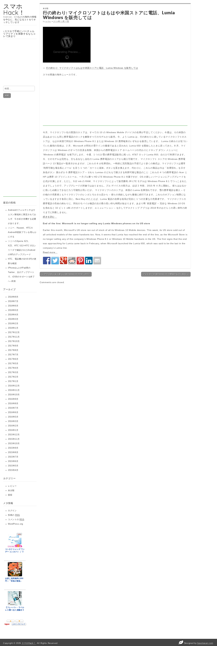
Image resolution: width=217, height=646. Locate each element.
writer (48, 21)
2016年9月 (13, 399)
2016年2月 (13, 426)
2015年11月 (14, 439)
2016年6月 (13, 412)
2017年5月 (13, 363)
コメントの (16, 519)
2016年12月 (14, 386)
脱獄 (10, 495)
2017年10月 (14, 341)
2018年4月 (13, 315)
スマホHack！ (14, 9)
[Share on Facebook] (47, 260)
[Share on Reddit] (72, 260)
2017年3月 (13, 372)
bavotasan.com (205, 643)
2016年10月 (14, 395)
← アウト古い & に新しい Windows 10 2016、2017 (66, 274)
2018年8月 (13, 297)
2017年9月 (13, 346)
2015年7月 (13, 457)
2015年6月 (13, 461)
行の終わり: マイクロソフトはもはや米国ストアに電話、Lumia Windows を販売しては (92, 68)
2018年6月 (13, 306)
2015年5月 (13, 466)
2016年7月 (13, 408)
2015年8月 (13, 452)
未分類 (11, 490)
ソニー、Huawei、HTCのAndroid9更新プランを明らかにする (22, 232)
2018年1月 (13, 328)
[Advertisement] (20, 149)
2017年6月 (13, 359)
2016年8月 (13, 403)
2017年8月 (13, 350)
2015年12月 (14, 435)
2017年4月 (13, 368)
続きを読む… (50, 216)
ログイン (12, 511)
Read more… (50, 252)
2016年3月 (13, 421)
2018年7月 (13, 301)
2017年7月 (13, 355)
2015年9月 (13, 448)
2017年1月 (13, 381)
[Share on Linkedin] (89, 260)
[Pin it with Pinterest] (80, 260)
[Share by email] (97, 260)
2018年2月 (13, 323)
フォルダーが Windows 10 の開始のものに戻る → (166, 274)
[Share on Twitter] (55, 260)
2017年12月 (14, 332)
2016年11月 (14, 390)
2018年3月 (13, 319)
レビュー (12, 486)
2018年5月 (13, 310)
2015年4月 (13, 470)
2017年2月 (13, 377)
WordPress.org (15, 524)
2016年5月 (13, 417)
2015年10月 (14, 443)
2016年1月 (13, 430)
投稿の (14, 515)
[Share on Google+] (63, 260)
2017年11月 (14, 337)
